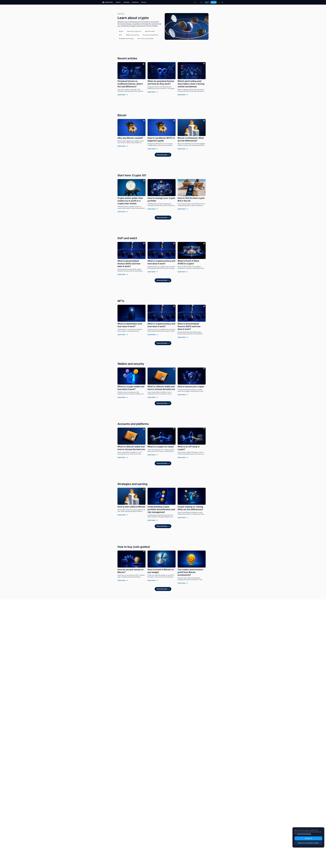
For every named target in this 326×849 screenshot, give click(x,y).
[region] (308, 837)
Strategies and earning (126, 38)
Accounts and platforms (151, 35)
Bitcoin (121, 31)
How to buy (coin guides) (145, 38)
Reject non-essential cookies (308, 843)
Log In (207, 2)
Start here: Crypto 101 (134, 31)
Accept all (308, 838)
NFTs (120, 35)
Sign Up (213, 2)
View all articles (162, 155)
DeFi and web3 (150, 31)
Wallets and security (132, 35)
